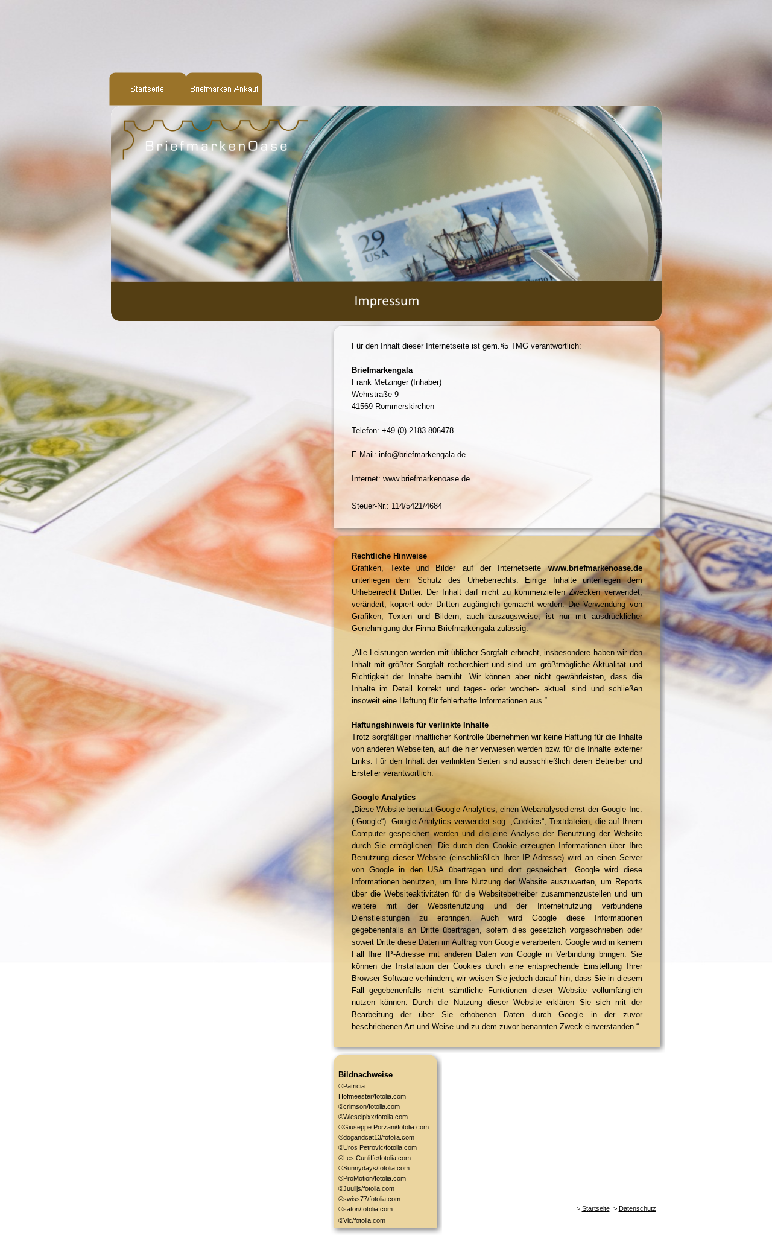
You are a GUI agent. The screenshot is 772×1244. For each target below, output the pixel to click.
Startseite (596, 1208)
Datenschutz (637, 1208)
